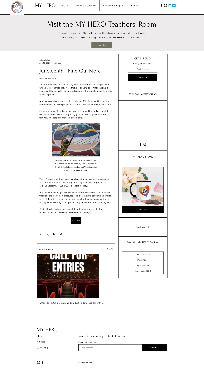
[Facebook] (161, 5)
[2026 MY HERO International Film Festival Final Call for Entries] (76, 276)
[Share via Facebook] (40, 234)
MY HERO (45, 5)
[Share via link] (61, 234)
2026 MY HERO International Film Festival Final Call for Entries (72, 303)
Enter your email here (142, 63)
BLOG (40, 336)
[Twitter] (174, 5)
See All (110, 249)
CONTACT (42, 347)
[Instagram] (165, 5)
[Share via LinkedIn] (54, 234)
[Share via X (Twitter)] (47, 234)
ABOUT (41, 342)
